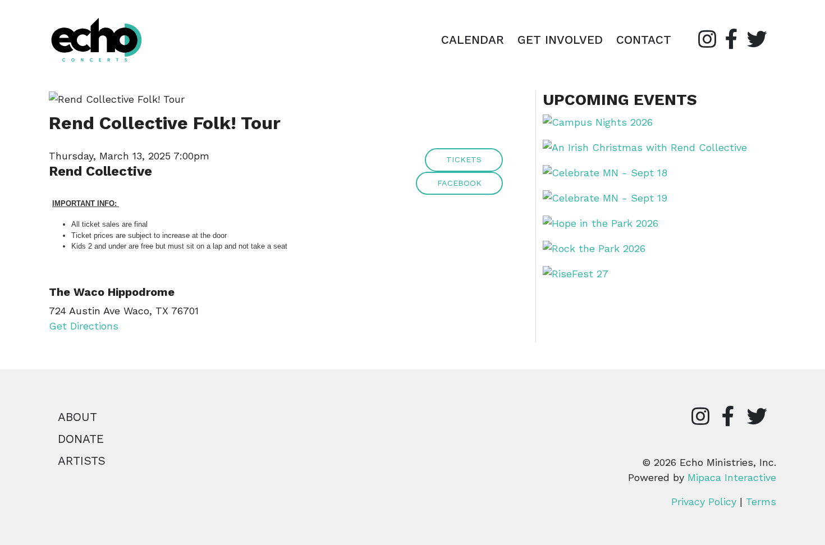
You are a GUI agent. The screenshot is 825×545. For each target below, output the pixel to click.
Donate (81, 439)
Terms (761, 501)
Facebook (459, 182)
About (77, 417)
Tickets (464, 159)
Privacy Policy (703, 501)
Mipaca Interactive (732, 477)
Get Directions (83, 326)
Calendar (472, 40)
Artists (82, 461)
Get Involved (560, 40)
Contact (643, 40)
